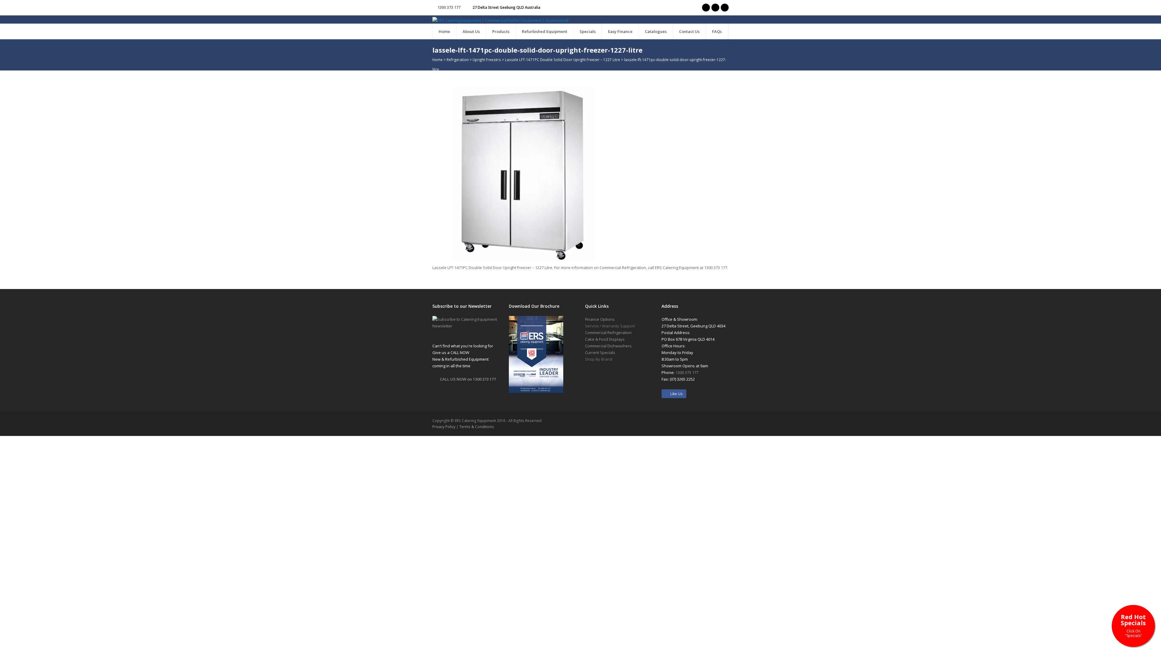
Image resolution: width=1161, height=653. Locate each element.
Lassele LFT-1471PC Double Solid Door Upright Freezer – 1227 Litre (562, 59)
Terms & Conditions (476, 426)
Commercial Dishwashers (608, 346)
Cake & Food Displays (605, 339)
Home (437, 59)
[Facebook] (715, 7)
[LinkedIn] (725, 7)
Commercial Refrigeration (608, 332)
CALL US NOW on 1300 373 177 (468, 379)
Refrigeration (458, 59)
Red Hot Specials (1133, 625)
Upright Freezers (487, 59)
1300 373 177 (448, 7)
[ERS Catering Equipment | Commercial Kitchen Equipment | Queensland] (500, 20)
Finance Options (600, 319)
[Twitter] (706, 7)
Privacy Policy (443, 426)
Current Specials (600, 352)
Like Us (675, 393)
